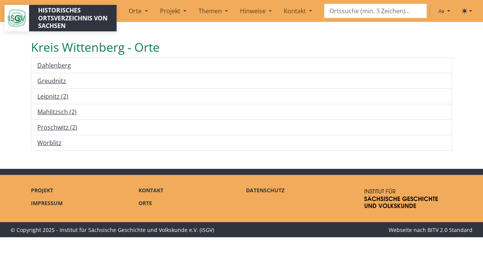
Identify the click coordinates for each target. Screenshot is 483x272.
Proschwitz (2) (57, 127)
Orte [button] (136, 11)
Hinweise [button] (253, 11)
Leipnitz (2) (52, 96)
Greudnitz (51, 81)
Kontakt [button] (296, 11)
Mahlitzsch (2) (57, 112)
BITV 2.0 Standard (450, 229)
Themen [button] (210, 11)
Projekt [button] (171, 11)
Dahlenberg (54, 65)
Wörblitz (49, 143)
